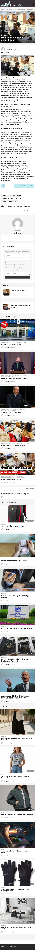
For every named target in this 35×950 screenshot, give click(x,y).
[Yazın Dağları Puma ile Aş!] (17, 513)
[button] (30, 3)
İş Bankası (12, 342)
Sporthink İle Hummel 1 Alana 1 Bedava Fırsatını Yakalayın (15, 777)
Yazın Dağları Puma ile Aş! (12, 526)
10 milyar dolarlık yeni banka (11, 412)
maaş (13, 443)
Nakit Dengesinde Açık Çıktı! (14, 561)
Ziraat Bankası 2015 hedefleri (20, 305)
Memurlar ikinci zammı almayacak (13, 445)
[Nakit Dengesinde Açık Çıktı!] (17, 545)
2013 (13, 490)
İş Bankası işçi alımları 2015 (11, 344)
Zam (28, 443)
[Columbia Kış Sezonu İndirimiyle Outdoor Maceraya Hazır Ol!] (17, 873)
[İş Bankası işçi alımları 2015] (17, 330)
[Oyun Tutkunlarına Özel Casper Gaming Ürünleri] (17, 835)
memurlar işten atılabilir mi (12, 198)
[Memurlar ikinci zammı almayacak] (17, 431)
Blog (2, 812)
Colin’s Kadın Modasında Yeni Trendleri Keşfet (17, 814)
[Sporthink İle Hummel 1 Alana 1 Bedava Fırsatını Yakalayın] (17, 760)
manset (8, 693)
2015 (8, 342)
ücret (22, 477)
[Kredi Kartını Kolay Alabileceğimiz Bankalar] (17, 580)
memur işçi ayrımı (15, 195)
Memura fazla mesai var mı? (8, 477)
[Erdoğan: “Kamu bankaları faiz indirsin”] (17, 363)
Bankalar (4, 342)
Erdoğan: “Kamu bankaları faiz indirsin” (15, 378)
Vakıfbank (22, 409)
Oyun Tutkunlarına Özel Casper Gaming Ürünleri (15, 851)
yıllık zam (23, 443)
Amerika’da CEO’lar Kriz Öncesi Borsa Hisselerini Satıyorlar (15, 697)
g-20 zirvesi (23, 375)
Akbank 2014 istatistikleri (19, 290)
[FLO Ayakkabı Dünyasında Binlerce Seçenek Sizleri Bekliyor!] (17, 722)
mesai (18, 477)
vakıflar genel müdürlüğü (8, 410)
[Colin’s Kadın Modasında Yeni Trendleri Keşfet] (17, 798)
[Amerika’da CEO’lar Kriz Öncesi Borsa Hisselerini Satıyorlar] (17, 680)
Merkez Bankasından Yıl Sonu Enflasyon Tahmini (14, 660)
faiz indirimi (15, 375)
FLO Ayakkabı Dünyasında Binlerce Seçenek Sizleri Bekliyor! (16, 739)
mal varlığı (21, 490)
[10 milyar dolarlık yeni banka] (17, 397)
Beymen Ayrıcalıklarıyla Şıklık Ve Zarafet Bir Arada (16, 928)
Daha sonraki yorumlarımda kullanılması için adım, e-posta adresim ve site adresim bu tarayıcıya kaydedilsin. (15, 267)
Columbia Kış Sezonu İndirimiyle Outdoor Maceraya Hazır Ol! (15, 889)
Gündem (4, 35)
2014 (16, 490)
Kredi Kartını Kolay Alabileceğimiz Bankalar (16, 596)
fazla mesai (15, 476)
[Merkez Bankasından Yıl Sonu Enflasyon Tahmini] (17, 646)
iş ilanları (19, 342)
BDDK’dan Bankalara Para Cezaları (16, 628)
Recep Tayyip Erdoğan (10, 201)
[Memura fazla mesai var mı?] (17, 464)
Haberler (13, 35)
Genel (2, 774)
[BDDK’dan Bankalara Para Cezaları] (17, 615)
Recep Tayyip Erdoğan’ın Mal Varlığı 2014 (15, 494)
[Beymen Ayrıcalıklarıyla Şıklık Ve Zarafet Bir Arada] (17, 911)
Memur (5, 195)
